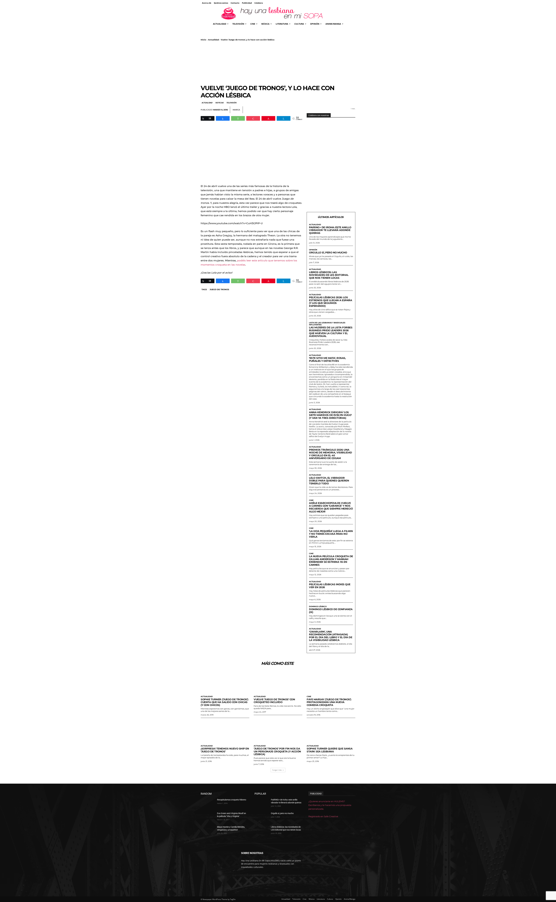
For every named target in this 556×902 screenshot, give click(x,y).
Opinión (313, 250)
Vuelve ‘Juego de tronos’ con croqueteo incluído (274, 701)
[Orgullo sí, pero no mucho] (262, 817)
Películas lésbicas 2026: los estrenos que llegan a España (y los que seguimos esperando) (330, 301)
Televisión (231, 102)
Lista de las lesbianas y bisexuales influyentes (327, 324)
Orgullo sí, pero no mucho (328, 252)
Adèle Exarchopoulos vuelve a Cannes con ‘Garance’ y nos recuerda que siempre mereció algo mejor (331, 507)
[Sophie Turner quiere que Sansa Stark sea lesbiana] (331, 731)
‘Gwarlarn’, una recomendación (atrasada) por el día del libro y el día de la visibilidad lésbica (330, 636)
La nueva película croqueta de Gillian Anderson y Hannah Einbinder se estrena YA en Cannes (331, 560)
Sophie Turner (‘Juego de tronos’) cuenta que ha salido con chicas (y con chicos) (224, 702)
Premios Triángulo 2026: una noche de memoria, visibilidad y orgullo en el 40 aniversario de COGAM (330, 454)
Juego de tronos (219, 289)
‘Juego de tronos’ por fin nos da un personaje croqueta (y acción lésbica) (277, 751)
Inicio (203, 39)
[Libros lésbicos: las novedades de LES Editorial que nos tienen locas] (262, 830)
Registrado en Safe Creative (323, 816)
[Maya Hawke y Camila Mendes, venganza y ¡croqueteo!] (208, 830)
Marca (236, 110)
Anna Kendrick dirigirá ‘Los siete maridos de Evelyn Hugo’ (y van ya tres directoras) (330, 415)
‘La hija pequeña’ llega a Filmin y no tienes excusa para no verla (331, 534)
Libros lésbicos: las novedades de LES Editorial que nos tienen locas (328, 275)
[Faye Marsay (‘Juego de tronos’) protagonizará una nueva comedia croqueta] (331, 682)
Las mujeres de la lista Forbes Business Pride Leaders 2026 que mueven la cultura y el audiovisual (330, 331)
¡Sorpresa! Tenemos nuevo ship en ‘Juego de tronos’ (225, 750)
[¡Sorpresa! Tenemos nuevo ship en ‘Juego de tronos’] (225, 731)
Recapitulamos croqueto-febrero (231, 800)
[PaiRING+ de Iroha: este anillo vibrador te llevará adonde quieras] (262, 803)
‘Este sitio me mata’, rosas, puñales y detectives (327, 359)
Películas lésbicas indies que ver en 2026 (329, 586)
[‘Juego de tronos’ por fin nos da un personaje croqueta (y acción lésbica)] (278, 731)
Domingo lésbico (318, 606)
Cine (311, 500)
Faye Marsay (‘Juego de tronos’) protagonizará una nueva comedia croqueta (329, 702)
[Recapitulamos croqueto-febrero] (208, 803)
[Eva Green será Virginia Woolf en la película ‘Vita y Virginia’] (208, 817)
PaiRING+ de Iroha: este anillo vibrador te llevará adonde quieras (330, 230)
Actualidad (213, 39)
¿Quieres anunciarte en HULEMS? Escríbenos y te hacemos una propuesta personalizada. (329, 805)
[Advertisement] (278, 62)
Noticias (219, 102)
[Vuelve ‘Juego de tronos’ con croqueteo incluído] (278, 682)
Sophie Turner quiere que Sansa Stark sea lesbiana (329, 750)
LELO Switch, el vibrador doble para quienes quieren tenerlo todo (329, 480)
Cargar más (277, 770)
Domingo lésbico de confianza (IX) (330, 611)
